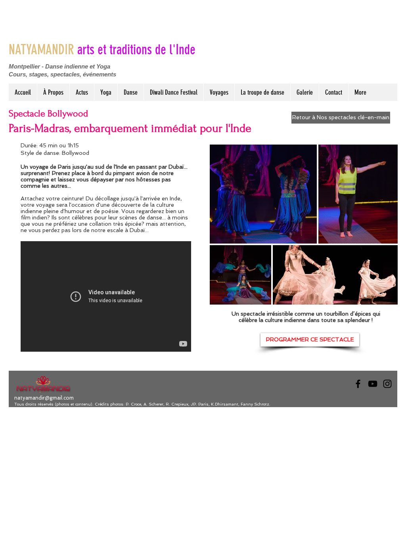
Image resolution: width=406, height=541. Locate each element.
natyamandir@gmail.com (44, 398)
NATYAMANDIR (102, 50)
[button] (105, 92)
